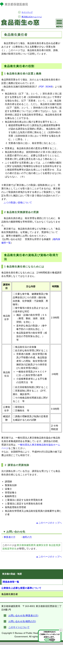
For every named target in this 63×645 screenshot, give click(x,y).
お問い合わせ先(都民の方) (22, 621)
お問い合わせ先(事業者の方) (23, 615)
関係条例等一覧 (11, 581)
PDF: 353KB (45, 86)
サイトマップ (27, 12)
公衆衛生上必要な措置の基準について (21, 588)
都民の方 (27, 537)
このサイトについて (19, 627)
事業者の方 (9, 537)
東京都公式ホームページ (32, 17)
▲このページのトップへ (49, 522)
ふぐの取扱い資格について (18, 202)
